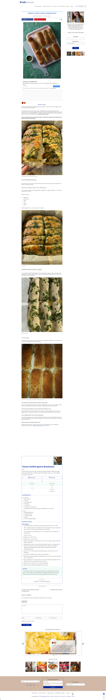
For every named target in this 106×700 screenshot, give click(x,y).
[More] (25, 103)
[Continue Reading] (58, 651)
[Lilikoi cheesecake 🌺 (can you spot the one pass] (42, 667)
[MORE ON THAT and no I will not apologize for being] (30, 667)
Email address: (75, 41)
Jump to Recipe (42, 104)
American (40, 586)
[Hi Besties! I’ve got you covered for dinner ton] (75, 667)
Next (83, 643)
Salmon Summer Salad (38, 425)
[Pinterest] (23, 103)
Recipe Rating (24, 600)
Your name (75, 36)
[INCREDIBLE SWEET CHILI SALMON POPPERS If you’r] (53, 667)
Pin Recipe (53, 477)
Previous (23, 643)
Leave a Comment (46, 15)
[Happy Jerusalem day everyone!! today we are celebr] (64, 667)
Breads (44, 586)
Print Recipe (32, 477)
